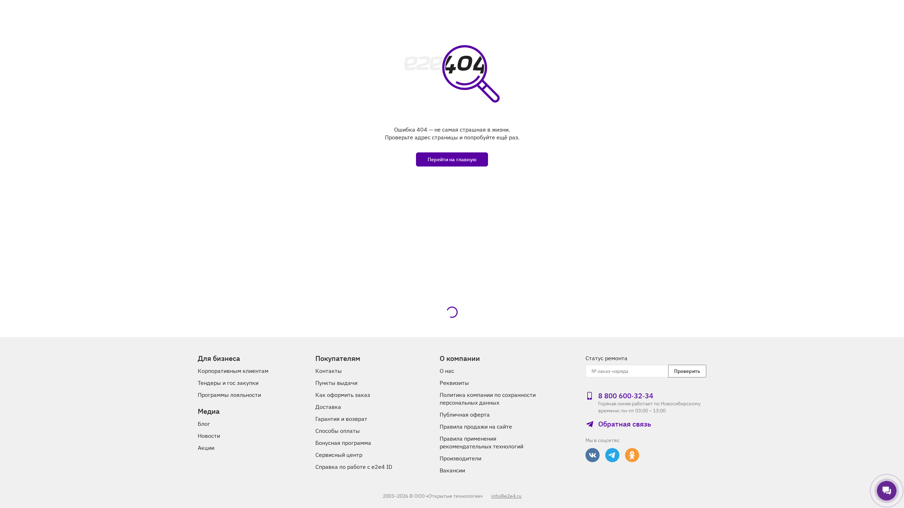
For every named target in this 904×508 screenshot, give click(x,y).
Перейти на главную (452, 159)
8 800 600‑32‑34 (625, 396)
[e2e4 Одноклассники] (632, 455)
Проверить (687, 371)
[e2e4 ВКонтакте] (592, 455)
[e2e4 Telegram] (612, 455)
